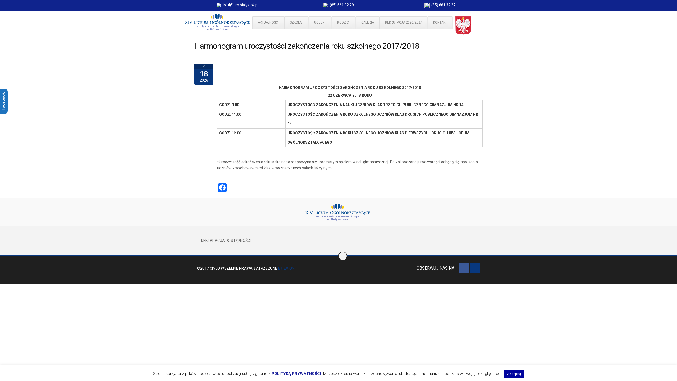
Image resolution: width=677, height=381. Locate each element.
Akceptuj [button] (514, 374)
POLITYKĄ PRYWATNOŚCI (296, 373)
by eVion (286, 268)
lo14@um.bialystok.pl (239, 5)
